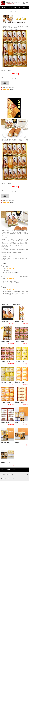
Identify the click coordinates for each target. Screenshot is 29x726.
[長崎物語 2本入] (7, 313)
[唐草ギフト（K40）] (21, 434)
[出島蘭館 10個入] (7, 414)
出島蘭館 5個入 (19, 402)
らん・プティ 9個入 (6, 382)
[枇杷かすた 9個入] (7, 394)
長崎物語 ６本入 (19, 321)
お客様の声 (23, 7)
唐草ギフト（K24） (20, 422)
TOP (5, 7)
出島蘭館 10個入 (5, 422)
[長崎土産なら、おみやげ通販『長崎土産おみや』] (3, 1)
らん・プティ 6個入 (20, 361)
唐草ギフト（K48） (6, 463)
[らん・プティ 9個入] (7, 374)
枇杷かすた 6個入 (19, 382)
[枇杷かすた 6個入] (21, 374)
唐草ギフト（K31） (6, 443)
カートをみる (13, 7)
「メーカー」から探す (8, 11)
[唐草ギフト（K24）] (21, 414)
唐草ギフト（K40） (20, 443)
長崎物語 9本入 (5, 341)
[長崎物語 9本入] (7, 333)
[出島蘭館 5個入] (21, 394)
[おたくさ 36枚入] (7, 353)
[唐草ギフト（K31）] (7, 434)
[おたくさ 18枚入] (21, 333)
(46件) (12, 89)
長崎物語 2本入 (5, 321)
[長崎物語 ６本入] (21, 313)
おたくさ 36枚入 (5, 361)
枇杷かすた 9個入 (5, 402)
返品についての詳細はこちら (8, 87)
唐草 (15, 11)
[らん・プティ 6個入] (21, 353)
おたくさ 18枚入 (19, 341)
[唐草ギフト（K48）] (7, 454)
